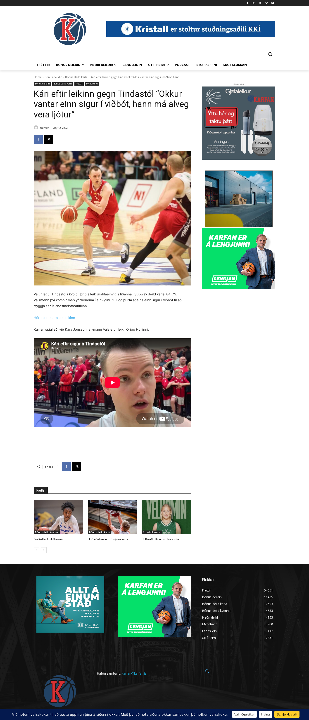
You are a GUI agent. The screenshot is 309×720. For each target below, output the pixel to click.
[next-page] (44, 550)
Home (38, 77)
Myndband (92, 83)
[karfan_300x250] (70, 604)
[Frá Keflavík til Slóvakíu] (58, 517)
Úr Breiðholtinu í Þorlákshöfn (160, 539)
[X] (260, 3)
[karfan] (37, 127)
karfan (45, 127)
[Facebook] (247, 3)
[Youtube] (272, 3)
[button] (269, 54)
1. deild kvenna (152, 532)
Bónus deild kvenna (46, 532)
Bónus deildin (53, 77)
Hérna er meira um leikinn (54, 318)
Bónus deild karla (76, 77)
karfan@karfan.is (134, 673)
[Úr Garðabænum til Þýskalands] (112, 517)
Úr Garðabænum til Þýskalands (108, 539)
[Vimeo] (266, 3)
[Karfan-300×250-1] (238, 258)
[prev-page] (36, 550)
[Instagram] (254, 3)
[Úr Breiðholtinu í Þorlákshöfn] (166, 517)
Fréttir (79, 83)
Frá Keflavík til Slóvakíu (49, 539)
